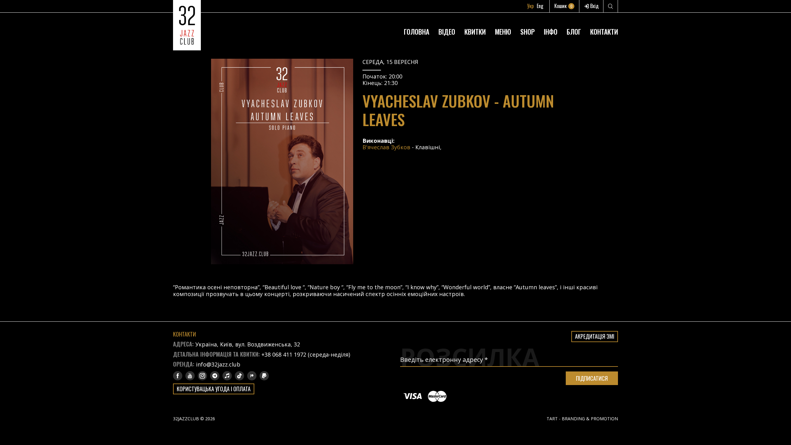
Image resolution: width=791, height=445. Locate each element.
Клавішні (427, 147)
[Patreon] (251, 375)
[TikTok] (239, 375)
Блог (574, 31)
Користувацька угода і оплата (214, 389)
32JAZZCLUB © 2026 (194, 419)
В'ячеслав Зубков (386, 147)
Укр (530, 6)
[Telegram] (214, 375)
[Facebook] (177, 375)
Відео (446, 31)
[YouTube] (190, 375)
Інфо (550, 31)
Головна (416, 31)
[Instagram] (202, 375)
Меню (503, 31)
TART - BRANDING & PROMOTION (582, 419)
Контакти (604, 31)
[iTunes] (227, 375)
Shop (527, 31)
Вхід (594, 6)
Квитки (475, 31)
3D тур (551, 16)
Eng (540, 6)
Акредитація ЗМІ (594, 336)
